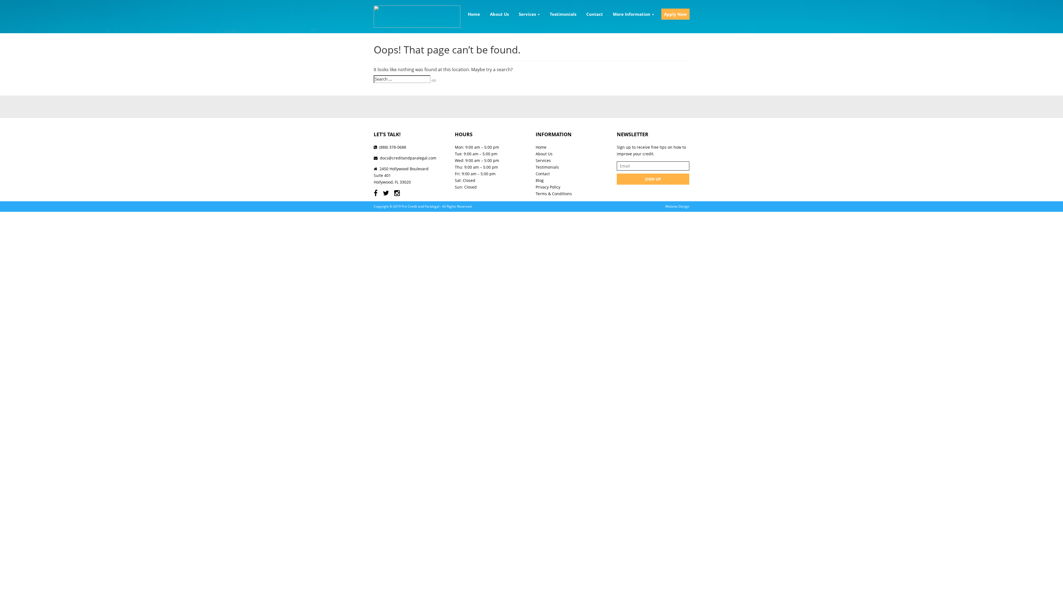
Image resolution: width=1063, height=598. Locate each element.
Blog (540, 180)
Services (528, 14)
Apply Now (675, 14)
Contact (594, 14)
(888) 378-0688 (392, 147)
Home (474, 14)
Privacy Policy (548, 187)
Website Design (677, 206)
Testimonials (563, 14)
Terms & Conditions (554, 193)
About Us (499, 14)
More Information (632, 14)
